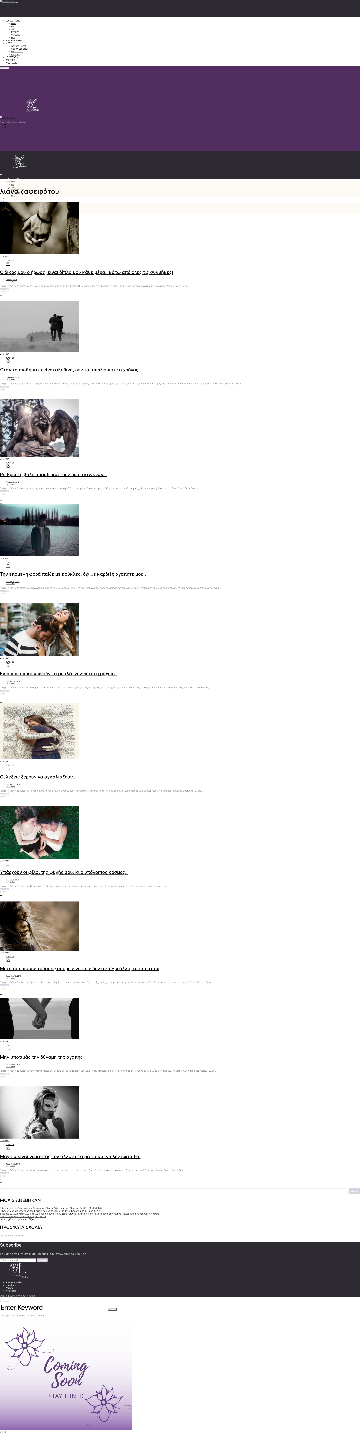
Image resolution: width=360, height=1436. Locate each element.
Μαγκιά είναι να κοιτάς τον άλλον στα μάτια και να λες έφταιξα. (70, 1156)
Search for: (4, 1301)
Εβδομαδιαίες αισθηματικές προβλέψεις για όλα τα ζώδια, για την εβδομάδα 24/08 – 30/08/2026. (51, 1208)
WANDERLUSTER (18, 46)
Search (3, 1187)
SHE (13, 29)
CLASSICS (15, 35)
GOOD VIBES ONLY (19, 49)
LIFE (13, 38)
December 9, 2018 (13, 1064)
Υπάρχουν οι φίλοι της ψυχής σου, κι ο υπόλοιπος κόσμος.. (64, 872)
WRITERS (10, 60)
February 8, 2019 (12, 377)
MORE (9, 43)
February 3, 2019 (12, 482)
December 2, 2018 (13, 1164)
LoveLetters (10, 282)
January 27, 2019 (12, 582)
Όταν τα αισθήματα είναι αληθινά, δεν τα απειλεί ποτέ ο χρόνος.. (70, 369)
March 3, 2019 (11, 280)
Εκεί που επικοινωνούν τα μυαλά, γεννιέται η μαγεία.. (58, 673)
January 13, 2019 (13, 784)
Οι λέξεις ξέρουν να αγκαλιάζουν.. (37, 777)
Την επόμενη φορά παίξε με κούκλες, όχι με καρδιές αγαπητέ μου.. (73, 574)
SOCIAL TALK (17, 52)
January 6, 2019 (12, 880)
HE (12, 26)
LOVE (13, 23)
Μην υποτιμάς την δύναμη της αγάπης (41, 1057)
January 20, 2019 (13, 681)
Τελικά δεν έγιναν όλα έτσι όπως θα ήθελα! (23, 1216)
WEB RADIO (11, 63)
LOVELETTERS (13, 20)
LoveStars (11, 1285)
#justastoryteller (14, 40)
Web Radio (11, 1290)
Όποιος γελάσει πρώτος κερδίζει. (17, 1219)
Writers (9, 1288)
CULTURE (15, 54)
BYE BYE (15, 32)
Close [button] (3, 1431)
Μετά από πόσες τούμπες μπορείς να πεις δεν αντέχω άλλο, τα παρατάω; (80, 968)
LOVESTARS (12, 57)
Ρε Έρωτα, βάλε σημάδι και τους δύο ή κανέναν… (53, 474)
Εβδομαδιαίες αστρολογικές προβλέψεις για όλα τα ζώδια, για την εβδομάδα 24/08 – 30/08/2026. (51, 1210)
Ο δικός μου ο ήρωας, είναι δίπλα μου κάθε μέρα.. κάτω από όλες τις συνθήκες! (86, 272)
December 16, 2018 (13, 976)
